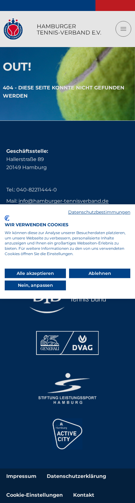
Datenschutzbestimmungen (99, 212)
